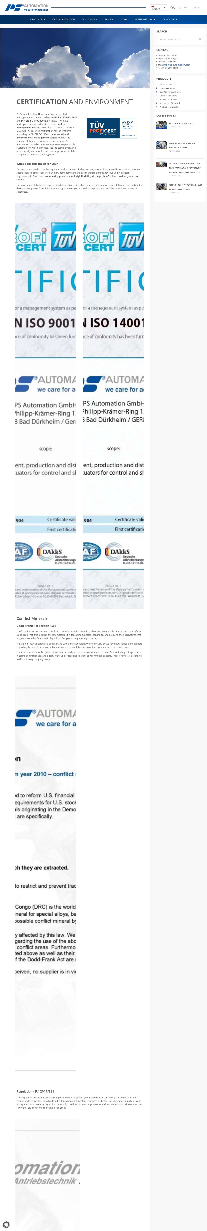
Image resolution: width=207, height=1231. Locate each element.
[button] (6, 1225)
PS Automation (143, 19)
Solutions (89, 19)
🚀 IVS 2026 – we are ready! (181, 123)
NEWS (124, 19)
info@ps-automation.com (176, 64)
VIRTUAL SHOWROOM (63, 19)
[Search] (200, 39)
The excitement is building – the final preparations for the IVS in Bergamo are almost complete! (185, 167)
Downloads (170, 19)
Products (36, 19)
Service (109, 19)
